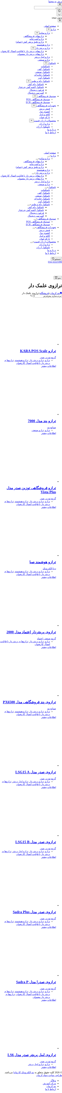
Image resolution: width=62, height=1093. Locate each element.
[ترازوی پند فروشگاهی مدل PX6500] (27, 695)
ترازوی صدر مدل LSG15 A (35, 772)
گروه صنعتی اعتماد (46, 638)
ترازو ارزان (44, 244)
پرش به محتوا (55, 1)
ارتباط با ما (50, 253)
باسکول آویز (44, 201)
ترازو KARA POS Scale (38, 351)
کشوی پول (44, 233)
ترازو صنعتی (44, 184)
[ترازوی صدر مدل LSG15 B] (27, 835)
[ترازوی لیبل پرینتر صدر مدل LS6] (27, 1048)
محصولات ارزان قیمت (45, 241)
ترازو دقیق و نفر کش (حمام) (30, 167)
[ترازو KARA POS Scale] (27, 344)
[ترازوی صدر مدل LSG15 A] (27, 765)
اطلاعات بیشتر (48, 366)
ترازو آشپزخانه (36, 164)
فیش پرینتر (44, 230)
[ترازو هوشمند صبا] (27, 555)
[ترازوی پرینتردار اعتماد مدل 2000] (27, 625)
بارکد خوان (44, 239)
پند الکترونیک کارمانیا (23, 1072)
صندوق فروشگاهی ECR (38, 224)
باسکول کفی (43, 193)
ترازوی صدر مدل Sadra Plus (34, 912)
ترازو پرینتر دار (43, 173)
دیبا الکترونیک (49, 568)
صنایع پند (51, 427)
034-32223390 (55, 262)
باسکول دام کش (36, 207)
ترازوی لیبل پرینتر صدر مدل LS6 (32, 1055)
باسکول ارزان (43, 247)
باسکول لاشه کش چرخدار (31, 210)
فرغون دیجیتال (36, 213)
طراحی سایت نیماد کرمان (49, 1075)
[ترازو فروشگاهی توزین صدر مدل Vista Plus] (27, 481)
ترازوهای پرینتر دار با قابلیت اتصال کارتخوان (22, 175)
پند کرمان (51, 1086)
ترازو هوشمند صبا (42, 562)
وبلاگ (53, 1080)
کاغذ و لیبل (44, 236)
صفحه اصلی (50, 153)
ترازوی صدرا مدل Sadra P (36, 982)
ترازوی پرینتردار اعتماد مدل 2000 (31, 632)
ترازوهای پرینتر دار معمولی (30, 178)
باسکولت (45, 190)
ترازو (53, 155)
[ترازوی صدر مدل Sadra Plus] (27, 905)
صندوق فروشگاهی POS (38, 221)
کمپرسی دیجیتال (36, 216)
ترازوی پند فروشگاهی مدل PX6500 (29, 702)
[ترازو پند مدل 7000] (27, 414)
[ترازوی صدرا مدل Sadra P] (27, 975)
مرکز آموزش (49, 1083)
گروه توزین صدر (48, 357)
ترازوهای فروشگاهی (33, 161)
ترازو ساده (44, 158)
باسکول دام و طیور (40, 204)
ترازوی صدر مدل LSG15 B (35, 842)
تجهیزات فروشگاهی (46, 227)
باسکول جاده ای (42, 198)
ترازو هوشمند (43, 170)
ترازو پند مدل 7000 (42, 421)
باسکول (52, 187)
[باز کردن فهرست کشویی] (48, 156)
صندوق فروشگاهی (46, 218)
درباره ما (51, 250)
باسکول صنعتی (42, 196)
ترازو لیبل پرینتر (42, 181)
